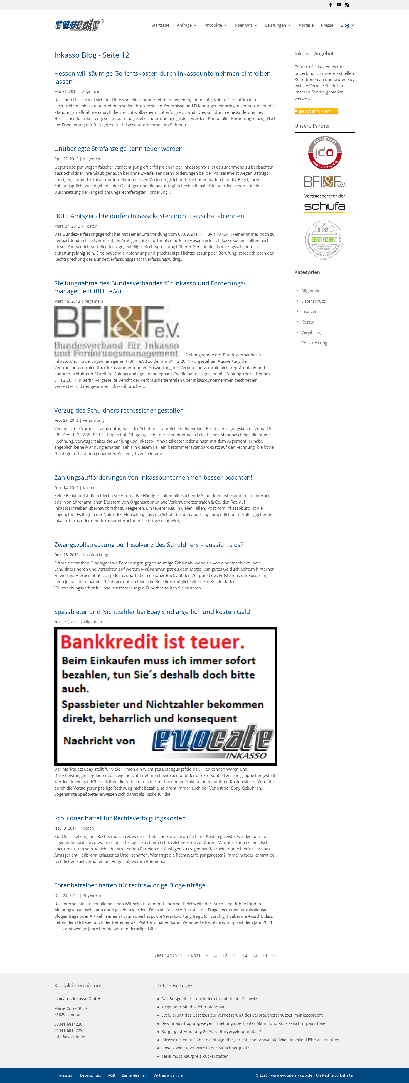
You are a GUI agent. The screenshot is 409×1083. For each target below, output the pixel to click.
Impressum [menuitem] (63, 1075)
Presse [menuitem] (327, 25)
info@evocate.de (69, 1036)
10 (225, 955)
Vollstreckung (95, 554)
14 (265, 955)
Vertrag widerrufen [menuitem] (169, 1075)
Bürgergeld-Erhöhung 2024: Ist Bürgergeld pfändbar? (211, 1031)
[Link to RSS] (347, 6)
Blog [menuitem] (345, 25)
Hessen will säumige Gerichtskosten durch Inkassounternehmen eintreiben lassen (162, 77)
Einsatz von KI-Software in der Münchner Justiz (205, 1047)
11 (235, 955)
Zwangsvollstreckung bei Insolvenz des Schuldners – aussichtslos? (148, 544)
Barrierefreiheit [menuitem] (134, 1075)
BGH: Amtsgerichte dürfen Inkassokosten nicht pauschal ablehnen (149, 215)
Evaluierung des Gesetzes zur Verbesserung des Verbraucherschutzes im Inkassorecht (242, 1015)
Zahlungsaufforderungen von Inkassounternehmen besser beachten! (153, 477)
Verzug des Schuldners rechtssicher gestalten (119, 410)
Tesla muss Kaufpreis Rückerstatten (194, 1056)
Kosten (91, 226)
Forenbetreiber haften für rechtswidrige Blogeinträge (129, 885)
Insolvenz (310, 311)
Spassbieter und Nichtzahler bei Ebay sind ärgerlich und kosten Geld (152, 611)
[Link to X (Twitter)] (339, 6)
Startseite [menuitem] (160, 25)
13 (255, 955)
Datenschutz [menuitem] (90, 1075)
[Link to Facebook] (330, 6)
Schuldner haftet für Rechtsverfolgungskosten (120, 818)
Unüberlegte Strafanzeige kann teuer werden (118, 148)
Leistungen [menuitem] (275, 25)
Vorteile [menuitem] (306, 25)
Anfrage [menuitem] (184, 25)
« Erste (194, 955)
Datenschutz (313, 301)
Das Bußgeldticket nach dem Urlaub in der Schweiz (209, 998)
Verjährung (93, 420)
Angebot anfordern (313, 111)
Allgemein (91, 91)
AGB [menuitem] (111, 1075)
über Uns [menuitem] (243, 25)
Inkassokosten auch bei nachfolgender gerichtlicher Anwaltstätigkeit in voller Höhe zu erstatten (250, 1039)
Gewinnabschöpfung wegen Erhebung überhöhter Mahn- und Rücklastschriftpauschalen (244, 1023)
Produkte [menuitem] (213, 25)
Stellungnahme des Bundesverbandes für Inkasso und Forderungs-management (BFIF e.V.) (150, 287)
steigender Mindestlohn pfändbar (193, 1007)
